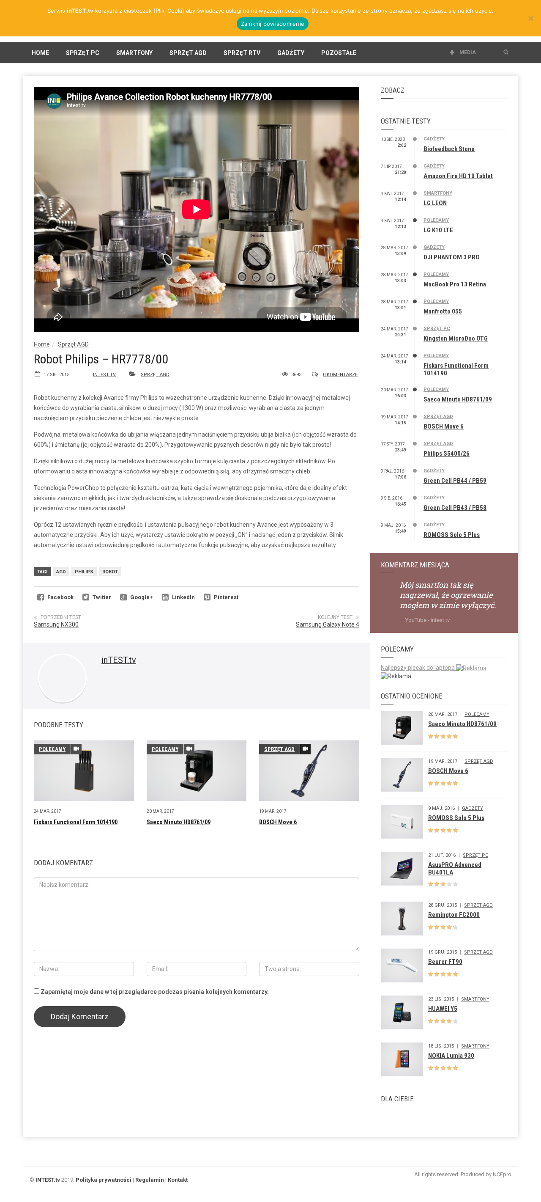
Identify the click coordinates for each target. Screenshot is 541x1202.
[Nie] (530, 18)
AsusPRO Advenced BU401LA (454, 868)
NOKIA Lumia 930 (451, 1055)
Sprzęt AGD (188, 53)
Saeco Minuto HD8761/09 (178, 822)
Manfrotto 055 (443, 311)
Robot (110, 572)
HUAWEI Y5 (442, 1008)
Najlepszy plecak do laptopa (418, 667)
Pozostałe (338, 53)
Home (40, 53)
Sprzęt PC (82, 53)
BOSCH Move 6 (278, 822)
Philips (84, 572)
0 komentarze (340, 374)
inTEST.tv (104, 374)
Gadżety (290, 53)
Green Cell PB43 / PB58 (455, 508)
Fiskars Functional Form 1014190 (75, 822)
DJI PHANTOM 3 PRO (452, 257)
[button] (506, 52)
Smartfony (134, 53)
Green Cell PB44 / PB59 (455, 480)
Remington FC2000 (454, 915)
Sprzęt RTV (242, 53)
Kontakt (178, 1180)
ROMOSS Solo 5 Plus (452, 535)
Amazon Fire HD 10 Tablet (458, 176)
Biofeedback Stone (449, 149)
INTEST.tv (48, 1180)
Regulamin (149, 1180)
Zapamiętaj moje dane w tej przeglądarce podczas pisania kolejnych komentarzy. (155, 991)
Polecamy (52, 749)
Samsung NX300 (56, 624)
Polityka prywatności (103, 1180)
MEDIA (467, 52)
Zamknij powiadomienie (272, 23)
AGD (61, 572)
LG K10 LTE (438, 230)
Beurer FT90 (445, 961)
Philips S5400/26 (447, 453)
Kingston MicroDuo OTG (456, 338)
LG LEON (435, 203)
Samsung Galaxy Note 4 (327, 624)
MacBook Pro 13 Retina (455, 284)
